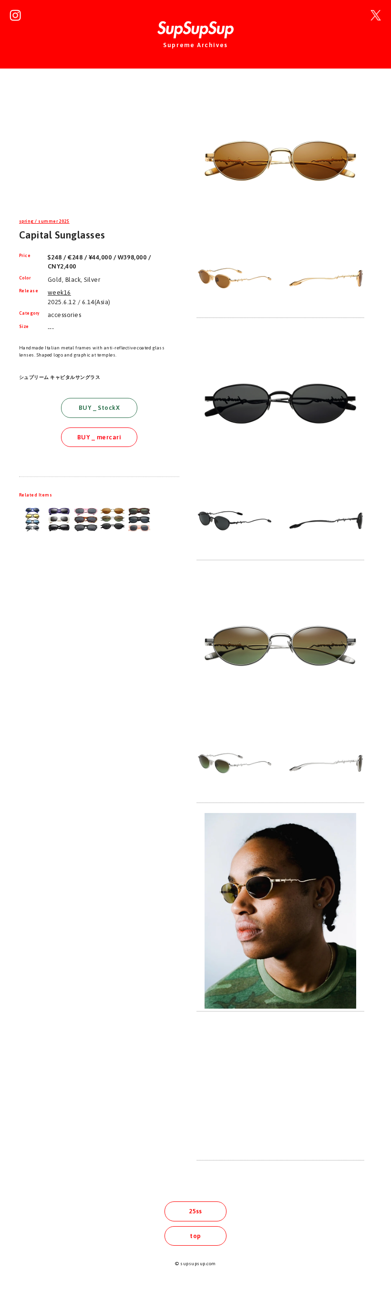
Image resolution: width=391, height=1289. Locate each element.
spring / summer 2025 (44, 221)
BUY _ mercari (99, 437)
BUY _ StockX (99, 407)
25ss (195, 1211)
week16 (59, 292)
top (195, 1235)
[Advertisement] (99, 149)
